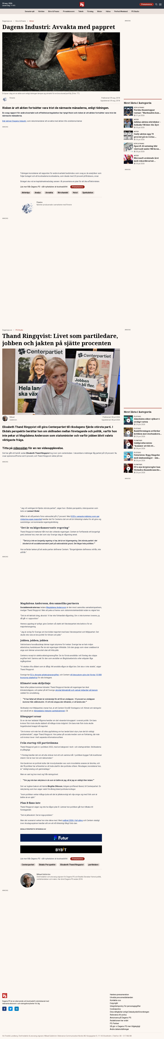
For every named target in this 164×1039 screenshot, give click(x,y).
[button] (61, 838)
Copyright (114, 1003)
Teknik (80, 11)
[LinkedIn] (17, 1009)
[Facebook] (4, 1009)
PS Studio (135, 11)
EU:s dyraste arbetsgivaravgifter (44, 675)
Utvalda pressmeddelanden (121, 997)
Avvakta (49, 192)
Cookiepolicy (115, 1009)
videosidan (20, 448)
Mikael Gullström (43, 874)
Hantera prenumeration (119, 994)
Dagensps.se (7, 21)
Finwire (39, 202)
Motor (99, 11)
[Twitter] (10, 1009)
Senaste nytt (29, 11)
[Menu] (160, 4)
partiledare (93, 865)
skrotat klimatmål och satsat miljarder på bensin (76, 690)
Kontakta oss (115, 1000)
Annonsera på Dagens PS (120, 1018)
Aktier (31, 21)
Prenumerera (146, 4)
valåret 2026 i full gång (73, 820)
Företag (90, 11)
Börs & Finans (53, 11)
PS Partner (114, 1023)
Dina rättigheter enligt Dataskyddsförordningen (129, 1012)
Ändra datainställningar (119, 1029)
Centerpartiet (28, 865)
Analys (38, 192)
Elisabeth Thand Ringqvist (72, 865)
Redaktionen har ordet (119, 1020)
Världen (41, 11)
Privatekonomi (69, 11)
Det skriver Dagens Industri (14, 121)
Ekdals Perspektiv (47, 865)
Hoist (75, 192)
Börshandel (63, 192)
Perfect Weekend (121, 11)
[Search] (156, 4)
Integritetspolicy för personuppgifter (125, 1006)
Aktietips (26, 192)
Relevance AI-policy (118, 1015)
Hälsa (108, 11)
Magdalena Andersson (56, 607)
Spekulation (87, 192)
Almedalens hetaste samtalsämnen (49, 711)
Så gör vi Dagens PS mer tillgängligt (125, 1026)
